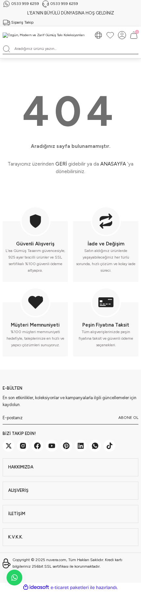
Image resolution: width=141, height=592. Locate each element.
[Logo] (44, 35)
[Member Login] (122, 35)
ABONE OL (128, 417)
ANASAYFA (113, 164)
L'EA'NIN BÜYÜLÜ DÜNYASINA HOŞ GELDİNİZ (70, 13)
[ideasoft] (36, 587)
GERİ (61, 164)
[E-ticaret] (69, 587)
